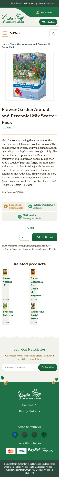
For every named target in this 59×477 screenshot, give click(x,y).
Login (5, 249)
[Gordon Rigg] (13, 18)
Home (4, 44)
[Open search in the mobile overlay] (53, 33)
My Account (47, 12)
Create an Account (22, 249)
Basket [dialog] (51, 22)
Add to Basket (45, 237)
